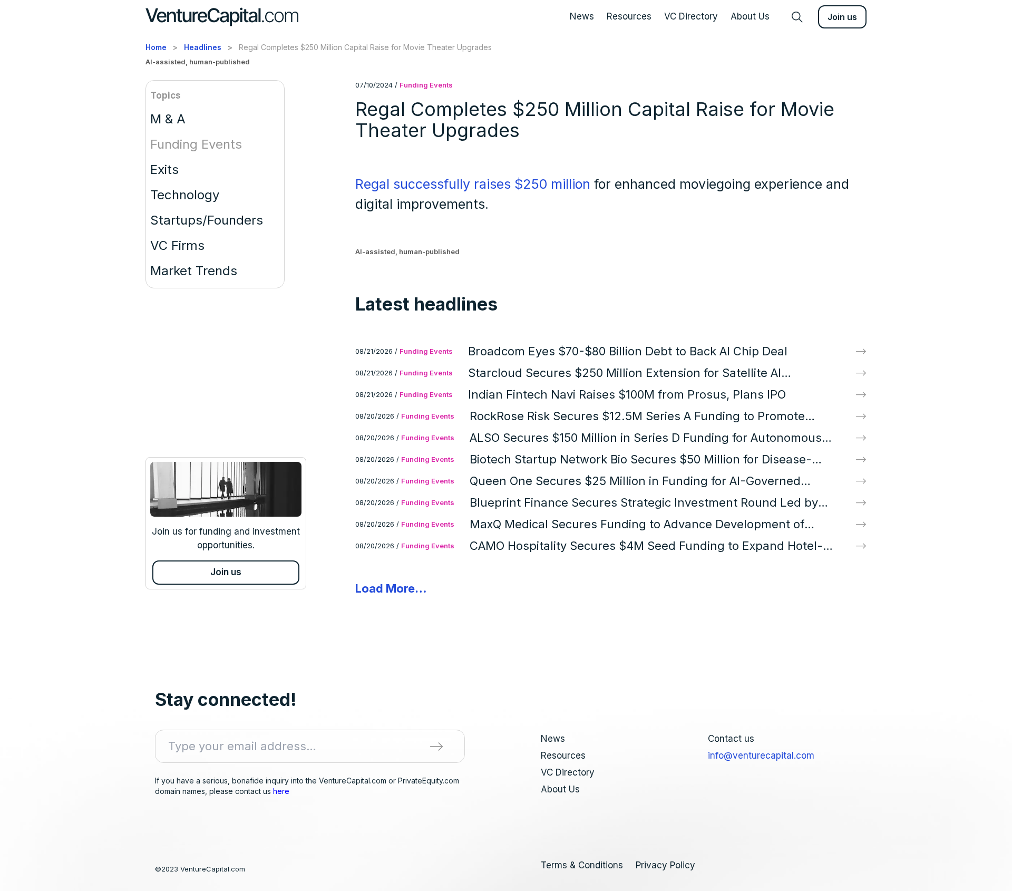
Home (156, 47)
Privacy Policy (665, 865)
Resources (629, 16)
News (582, 16)
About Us (750, 16)
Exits (164, 169)
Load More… (391, 588)
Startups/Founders (206, 220)
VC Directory (691, 16)
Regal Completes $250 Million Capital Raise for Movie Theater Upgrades (365, 47)
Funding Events (196, 144)
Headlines (202, 47)
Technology (184, 194)
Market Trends (193, 270)
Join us (842, 17)
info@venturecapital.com (761, 755)
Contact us (731, 738)
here (281, 791)
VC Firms (177, 245)
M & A (168, 119)
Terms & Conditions (582, 865)
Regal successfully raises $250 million (472, 184)
